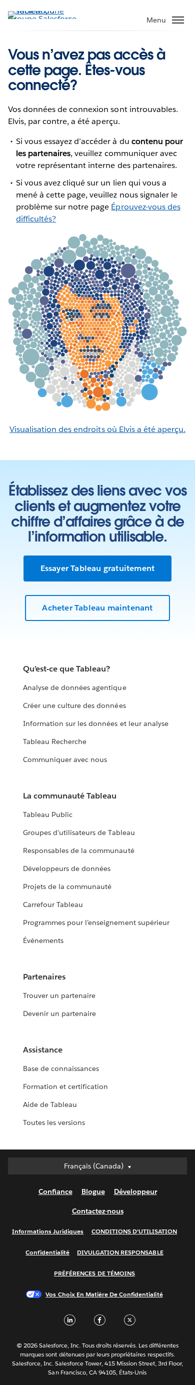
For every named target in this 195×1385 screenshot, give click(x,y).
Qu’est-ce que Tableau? (66, 669)
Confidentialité (47, 1252)
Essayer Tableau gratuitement (97, 568)
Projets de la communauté (67, 886)
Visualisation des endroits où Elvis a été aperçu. (98, 429)
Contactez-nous (98, 1211)
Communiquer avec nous (65, 759)
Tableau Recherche (54, 741)
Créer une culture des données (74, 705)
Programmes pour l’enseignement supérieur (96, 922)
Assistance (42, 1049)
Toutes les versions (54, 1122)
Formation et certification (65, 1086)
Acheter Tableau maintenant (97, 607)
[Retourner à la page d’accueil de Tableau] (43, 19)
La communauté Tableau (69, 795)
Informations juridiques (48, 1231)
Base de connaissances (61, 1068)
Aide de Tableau (50, 1104)
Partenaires (44, 977)
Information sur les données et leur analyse (95, 723)
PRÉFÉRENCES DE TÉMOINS (94, 1273)
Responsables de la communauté (78, 850)
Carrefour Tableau (53, 904)
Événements (43, 940)
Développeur (135, 1191)
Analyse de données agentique (74, 687)
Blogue (93, 1191)
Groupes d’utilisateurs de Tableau (79, 832)
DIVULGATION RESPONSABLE (120, 1252)
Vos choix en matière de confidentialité (104, 1294)
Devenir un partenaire (59, 1013)
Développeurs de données (66, 868)
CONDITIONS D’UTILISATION (135, 1231)
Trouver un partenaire (59, 995)
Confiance (55, 1191)
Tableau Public (47, 814)
